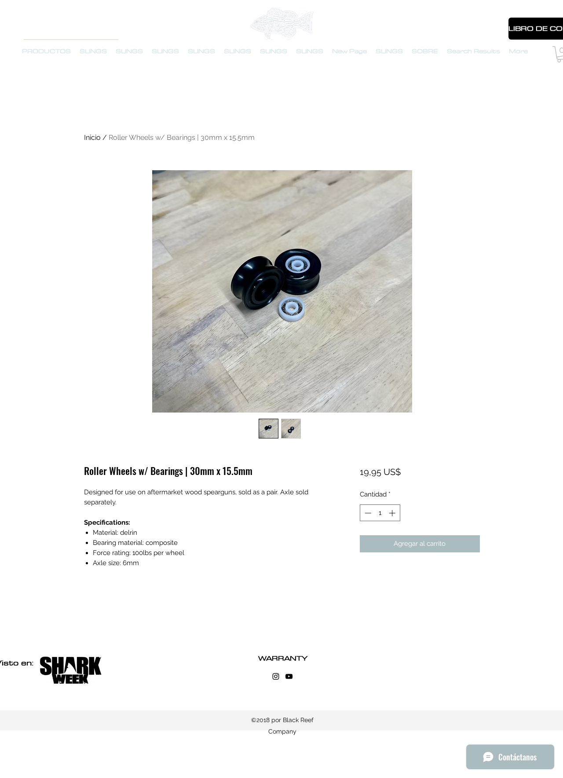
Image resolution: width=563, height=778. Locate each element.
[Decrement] (367, 513)
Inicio (92, 137)
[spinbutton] (380, 513)
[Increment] (393, 513)
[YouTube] (289, 676)
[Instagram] (275, 676)
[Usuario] (492, 29)
